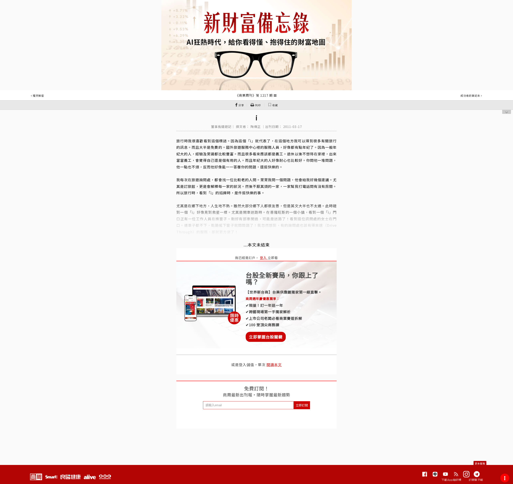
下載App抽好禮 (451, 480)
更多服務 (480, 463)
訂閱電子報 (476, 480)
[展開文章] (275, 95)
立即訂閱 (302, 405)
